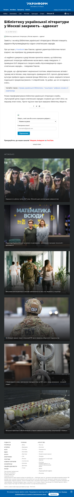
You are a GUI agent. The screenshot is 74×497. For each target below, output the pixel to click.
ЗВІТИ (40, 468)
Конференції (8, 464)
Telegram (33, 140)
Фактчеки (24, 454)
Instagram (40, 140)
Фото (5, 449)
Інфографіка (8, 457)
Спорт (42, 14)
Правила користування (45, 454)
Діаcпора (24, 465)
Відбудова (25, 447)
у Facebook (19, 49)
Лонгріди (7, 459)
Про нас (41, 445)
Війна (5, 14)
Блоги (6, 454)
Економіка (13, 14)
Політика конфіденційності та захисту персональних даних (45, 464)
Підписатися (23, 133)
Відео (6, 452)
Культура (35, 14)
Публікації (7, 445)
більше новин (37, 144)
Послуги (5, 9)
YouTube (50, 140)
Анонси (27, 9)
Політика (24, 449)
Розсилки (41, 473)
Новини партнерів (10, 461)
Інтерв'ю (7, 447)
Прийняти (53, 494)
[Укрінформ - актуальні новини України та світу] (37, 3)
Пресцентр (20, 9)
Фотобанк (13, 9)
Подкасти (7, 442)
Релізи (6, 469)
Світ (20, 14)
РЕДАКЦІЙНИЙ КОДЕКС (45, 471)
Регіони (26, 14)
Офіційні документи (10, 466)
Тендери (41, 456)
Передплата (42, 449)
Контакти (41, 447)
